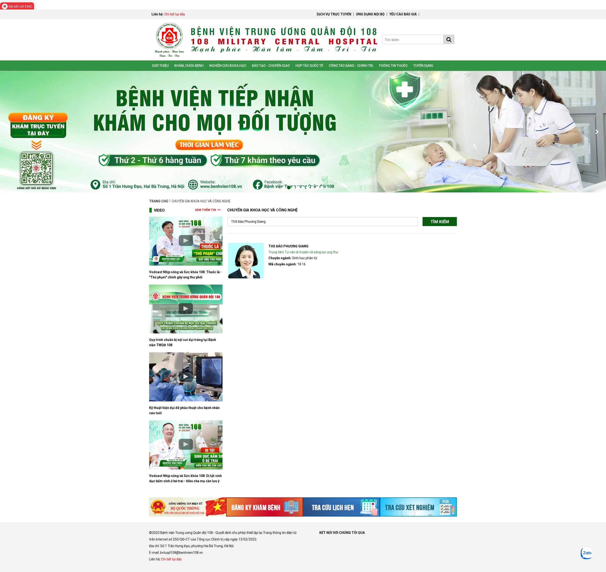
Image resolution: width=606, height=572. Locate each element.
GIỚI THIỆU (160, 66)
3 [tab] (293, 187)
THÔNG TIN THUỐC (393, 66)
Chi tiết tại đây (174, 14)
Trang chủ (159, 201)
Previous (9, 131)
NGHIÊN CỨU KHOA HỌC (227, 66)
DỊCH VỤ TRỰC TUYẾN (334, 14)
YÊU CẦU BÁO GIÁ (403, 14)
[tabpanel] (303, 131)
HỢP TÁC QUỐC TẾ (309, 66)
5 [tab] (303, 187)
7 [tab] (312, 187)
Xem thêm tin (205, 210)
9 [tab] (322, 187)
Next (596, 131)
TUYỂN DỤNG (423, 66)
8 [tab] (317, 187)
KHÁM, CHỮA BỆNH (189, 66)
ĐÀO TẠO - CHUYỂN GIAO (271, 66)
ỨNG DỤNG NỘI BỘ (370, 14)
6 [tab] (307, 187)
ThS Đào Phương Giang (288, 246)
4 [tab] (298, 187)
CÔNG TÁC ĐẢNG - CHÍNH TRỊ (351, 66)
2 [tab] (288, 187)
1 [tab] (284, 187)
